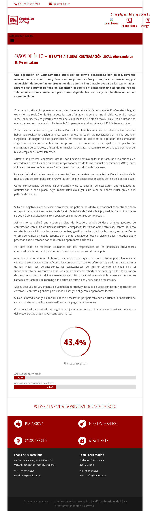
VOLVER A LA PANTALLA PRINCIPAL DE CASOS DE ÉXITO (75, 406)
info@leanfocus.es (31, 475)
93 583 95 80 (27, 471)
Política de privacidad (107, 501)
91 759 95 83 (91, 471)
